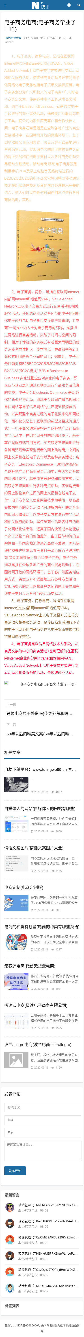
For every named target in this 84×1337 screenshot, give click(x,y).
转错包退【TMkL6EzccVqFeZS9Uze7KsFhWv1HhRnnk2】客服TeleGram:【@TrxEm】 (48, 1205)
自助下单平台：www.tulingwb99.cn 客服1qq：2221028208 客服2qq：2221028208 (42, 769)
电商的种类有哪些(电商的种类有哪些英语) (42, 927)
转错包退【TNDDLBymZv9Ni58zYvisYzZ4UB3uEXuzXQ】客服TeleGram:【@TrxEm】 (48, 1286)
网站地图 (49, 1325)
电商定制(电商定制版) (23, 887)
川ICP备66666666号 (28, 1325)
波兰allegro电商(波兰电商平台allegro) (37, 1044)
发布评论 (15, 1171)
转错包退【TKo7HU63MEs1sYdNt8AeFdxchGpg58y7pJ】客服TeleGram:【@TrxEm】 (48, 1221)
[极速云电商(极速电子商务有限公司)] (16, 1022)
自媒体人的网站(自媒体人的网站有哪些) (39, 809)
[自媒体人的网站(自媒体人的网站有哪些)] (16, 825)
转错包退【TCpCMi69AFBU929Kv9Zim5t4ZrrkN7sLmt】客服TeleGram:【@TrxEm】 (48, 1237)
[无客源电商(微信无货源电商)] (16, 982)
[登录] (69, 5)
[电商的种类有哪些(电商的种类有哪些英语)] (16, 943)
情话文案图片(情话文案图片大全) (33, 848)
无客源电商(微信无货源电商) (29, 966)
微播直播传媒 (13, 38)
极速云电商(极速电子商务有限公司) (35, 1005)
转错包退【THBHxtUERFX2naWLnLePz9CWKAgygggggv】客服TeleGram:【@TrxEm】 (48, 1253)
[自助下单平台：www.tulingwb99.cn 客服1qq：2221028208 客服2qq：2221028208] (16, 786)
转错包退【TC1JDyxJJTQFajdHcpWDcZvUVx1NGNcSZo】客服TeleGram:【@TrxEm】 (48, 1269)
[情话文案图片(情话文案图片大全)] (16, 864)
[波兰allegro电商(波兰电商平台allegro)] (16, 1061)
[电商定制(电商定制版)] (16, 904)
